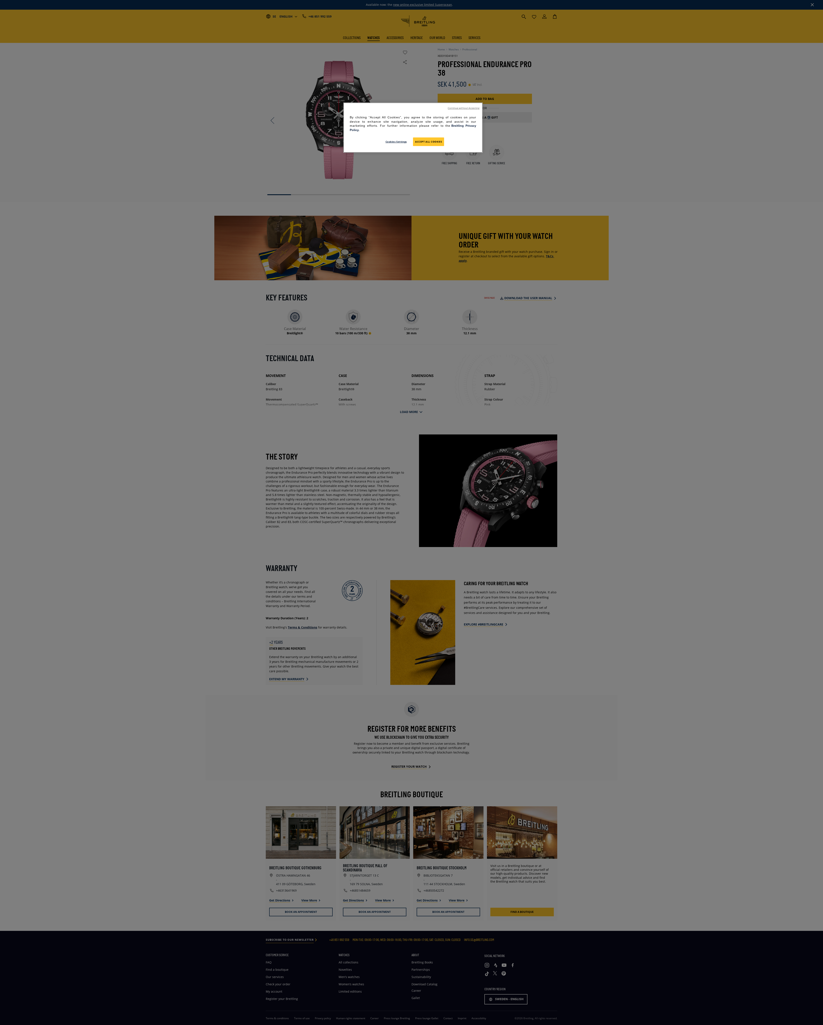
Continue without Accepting (463, 108)
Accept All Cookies (428, 141)
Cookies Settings (396, 141)
